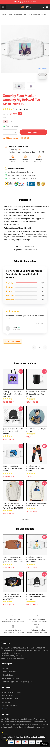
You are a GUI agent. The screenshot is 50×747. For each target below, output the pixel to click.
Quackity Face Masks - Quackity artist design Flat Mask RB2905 (35, 559)
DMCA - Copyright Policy (10, 678)
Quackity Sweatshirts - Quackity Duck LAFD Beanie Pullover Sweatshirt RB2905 (13, 505)
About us (5, 668)
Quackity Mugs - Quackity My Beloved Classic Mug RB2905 (35, 394)
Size (4, 118)
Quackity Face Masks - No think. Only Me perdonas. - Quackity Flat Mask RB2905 (13, 559)
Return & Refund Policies (10, 699)
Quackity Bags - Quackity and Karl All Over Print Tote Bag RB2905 (12, 394)
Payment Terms (7, 695)
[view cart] (46, 7)
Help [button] (45, 744)
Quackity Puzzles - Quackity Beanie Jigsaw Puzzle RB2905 (13, 431)
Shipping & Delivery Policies (11, 692)
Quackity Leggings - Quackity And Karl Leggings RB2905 (36, 468)
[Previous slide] (4, 48)
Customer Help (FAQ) (9, 705)
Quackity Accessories (17, 14)
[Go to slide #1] (19, 86)
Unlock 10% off (5, 736)
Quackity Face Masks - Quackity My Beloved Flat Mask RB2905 (12, 597)
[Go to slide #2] (31, 86)
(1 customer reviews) (20, 109)
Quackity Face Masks (37, 14)
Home (3, 14)
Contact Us (6, 702)
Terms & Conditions (9, 672)
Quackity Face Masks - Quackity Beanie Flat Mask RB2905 (12, 468)
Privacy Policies (7, 675)
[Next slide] (45, 48)
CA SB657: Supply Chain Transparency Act (17, 681)
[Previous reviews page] (34, 347)
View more (25, 520)
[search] (43, 7)
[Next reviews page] (45, 347)
